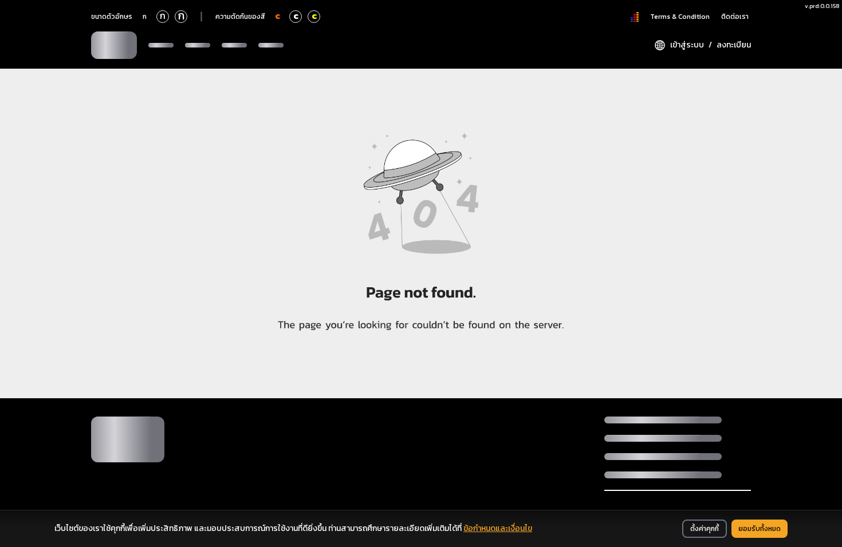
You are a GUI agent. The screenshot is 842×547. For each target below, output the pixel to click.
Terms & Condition (680, 16)
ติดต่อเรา (735, 16)
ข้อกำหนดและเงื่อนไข (497, 528)
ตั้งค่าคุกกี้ (704, 529)
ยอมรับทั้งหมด (759, 529)
